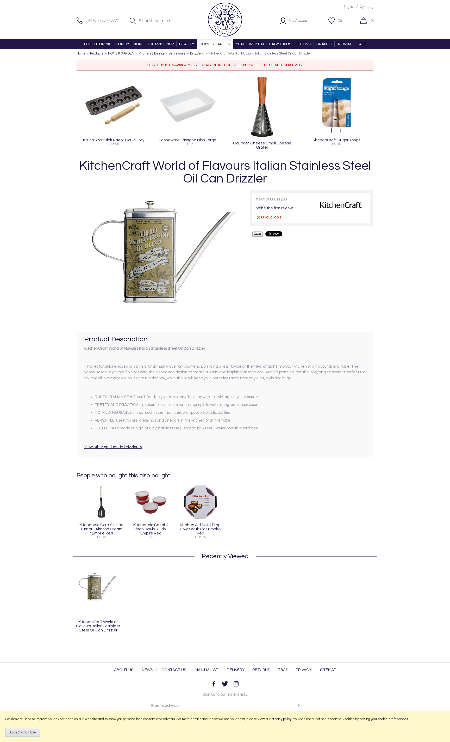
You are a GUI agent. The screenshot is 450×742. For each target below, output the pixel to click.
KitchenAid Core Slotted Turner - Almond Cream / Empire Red (101, 529)
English (349, 7)
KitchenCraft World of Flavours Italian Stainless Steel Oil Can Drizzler (98, 626)
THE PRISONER (160, 44)
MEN (240, 44)
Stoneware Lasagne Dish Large (187, 140)
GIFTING (304, 44)
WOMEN (256, 44)
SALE (361, 44)
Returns (261, 670)
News (147, 670)
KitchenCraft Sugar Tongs (336, 140)
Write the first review (274, 208)
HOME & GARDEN (214, 44)
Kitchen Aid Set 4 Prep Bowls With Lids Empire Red (200, 529)
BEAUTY (186, 44)
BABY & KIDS (280, 44)
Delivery (236, 670)
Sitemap (328, 670)
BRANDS (324, 44)
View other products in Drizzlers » (113, 447)
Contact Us (173, 670)
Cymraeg (366, 7)
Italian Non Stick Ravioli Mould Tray (114, 140)
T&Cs (283, 670)
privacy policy (281, 719)
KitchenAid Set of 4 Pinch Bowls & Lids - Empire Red (150, 529)
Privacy (303, 670)
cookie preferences (393, 719)
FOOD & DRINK (97, 44)
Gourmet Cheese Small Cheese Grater (262, 145)
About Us (123, 670)
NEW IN (344, 44)
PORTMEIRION (129, 44)
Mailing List (206, 670)
